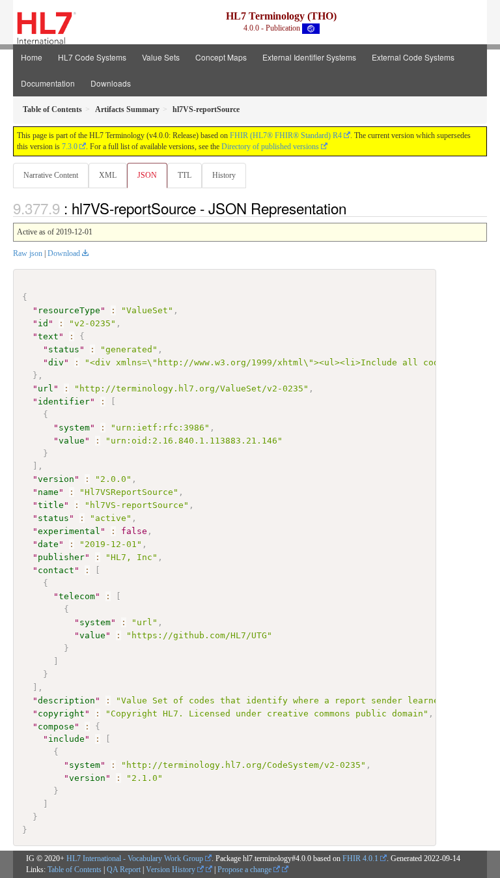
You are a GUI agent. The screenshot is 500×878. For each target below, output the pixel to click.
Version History (171, 869)
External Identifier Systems (309, 57)
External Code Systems (413, 57)
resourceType (69, 310)
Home (31, 57)
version (56, 479)
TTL (184, 175)
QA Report (124, 869)
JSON (147, 175)
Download (64, 253)
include (66, 739)
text (48, 336)
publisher (61, 557)
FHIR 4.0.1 (360, 858)
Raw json (27, 253)
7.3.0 (69, 146)
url (45, 388)
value (72, 441)
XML (108, 175)
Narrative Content (50, 175)
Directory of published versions (270, 146)
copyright (61, 713)
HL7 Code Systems (92, 57)
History (224, 175)
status (63, 349)
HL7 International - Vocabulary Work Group (134, 858)
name (48, 492)
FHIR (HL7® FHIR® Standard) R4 (286, 135)
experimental (69, 531)
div (56, 362)
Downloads (110, 83)
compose (56, 726)
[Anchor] (353, 208)
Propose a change (245, 869)
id (43, 323)
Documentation (48, 83)
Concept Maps (221, 57)
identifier (64, 401)
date (48, 544)
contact (56, 570)
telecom (77, 596)
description (66, 700)
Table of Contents (75, 869)
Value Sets (161, 57)
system (74, 427)
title (51, 505)
